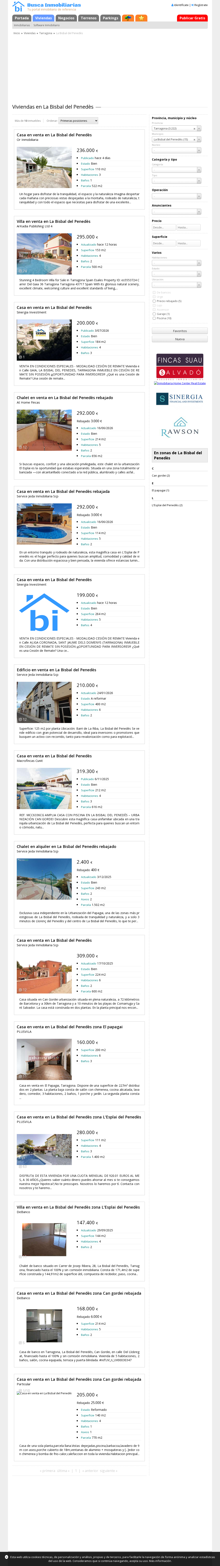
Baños (85, 180)
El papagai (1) (160, 490)
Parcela (86, 186)
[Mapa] (128, 18)
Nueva (180, 339)
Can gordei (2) (161, 475)
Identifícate (181, 5)
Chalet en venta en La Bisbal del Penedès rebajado (65, 397)
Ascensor (163, 309)
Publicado (87, 158)
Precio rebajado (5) (169, 301)
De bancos (164, 292)
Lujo (159, 305)
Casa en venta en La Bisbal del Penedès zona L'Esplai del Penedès (79, 1116)
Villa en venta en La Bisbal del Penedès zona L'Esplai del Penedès (78, 1207)
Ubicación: (158, 279)
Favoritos (180, 331)
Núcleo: (156, 144)
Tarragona (45, 33)
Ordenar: (52, 121)
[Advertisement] (110, 68)
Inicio (17, 33)
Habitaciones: (159, 257)
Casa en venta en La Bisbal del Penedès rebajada (63, 491)
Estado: (156, 268)
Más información (160, 1561)
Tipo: (155, 175)
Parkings (110, 18)
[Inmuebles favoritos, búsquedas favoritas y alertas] (141, 18)
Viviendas (43, 18)
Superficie (87, 169)
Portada (22, 18)
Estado (85, 164)
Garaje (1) (163, 314)
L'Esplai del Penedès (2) (167, 505)
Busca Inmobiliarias (54, 5)
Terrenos (88, 18)
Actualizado (88, 244)
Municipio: (158, 133)
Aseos (85, 899)
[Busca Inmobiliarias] (18, 10)
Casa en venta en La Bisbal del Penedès (54, 134)
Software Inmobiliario (47, 25)
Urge (160, 297)
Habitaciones (89, 175)
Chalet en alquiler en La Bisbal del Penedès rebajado (66, 846)
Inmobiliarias (22, 25)
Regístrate (201, 5)
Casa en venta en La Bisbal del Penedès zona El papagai (70, 1026)
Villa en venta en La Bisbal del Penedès (53, 221)
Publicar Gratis (192, 18)
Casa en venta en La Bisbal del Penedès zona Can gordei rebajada (79, 1293)
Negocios (66, 18)
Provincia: (157, 123)
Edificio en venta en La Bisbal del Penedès (56, 669)
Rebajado (83, 421)
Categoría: (157, 164)
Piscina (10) (164, 318)
